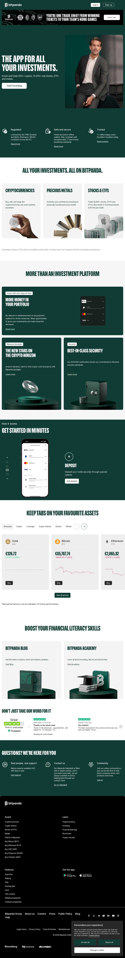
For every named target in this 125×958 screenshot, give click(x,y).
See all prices (62, 595)
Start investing (14, 85)
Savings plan (10, 886)
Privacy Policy (34, 929)
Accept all (85, 942)
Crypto (19, 526)
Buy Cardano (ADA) (13, 857)
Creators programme (13, 902)
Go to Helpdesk (60, 785)
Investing (66, 826)
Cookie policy (94, 935)
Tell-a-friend (10, 894)
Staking (8, 878)
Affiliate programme (13, 898)
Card (7, 890)
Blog (77, 913)
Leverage (30, 526)
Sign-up (108, 5)
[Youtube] (113, 916)
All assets (8, 526)
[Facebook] (89, 916)
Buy (9, 583)
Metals (69, 526)
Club (7, 882)
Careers (41, 913)
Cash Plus (9, 874)
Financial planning (69, 830)
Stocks (58, 526)
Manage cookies (97, 950)
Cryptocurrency (68, 822)
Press (52, 913)
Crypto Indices (45, 526)
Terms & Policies (49, 929)
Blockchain (66, 834)
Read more (15, 144)
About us (30, 913)
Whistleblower (64, 929)
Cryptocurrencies (12, 822)
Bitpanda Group (13, 913)
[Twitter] (94, 916)
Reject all (109, 942)
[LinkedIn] (108, 916)
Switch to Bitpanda (12, 837)
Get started (72, 481)
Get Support (16, 775)
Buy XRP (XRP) (11, 849)
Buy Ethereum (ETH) (13, 845)
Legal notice (21, 929)
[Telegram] (99, 916)
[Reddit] (103, 916)
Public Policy (65, 913)
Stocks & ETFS (11, 830)
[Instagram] (118, 916)
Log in (95, 5)
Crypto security (68, 837)
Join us (100, 780)
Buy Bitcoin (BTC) (12, 841)
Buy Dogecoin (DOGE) (14, 853)
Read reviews (102, 141)
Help (7, 917)
